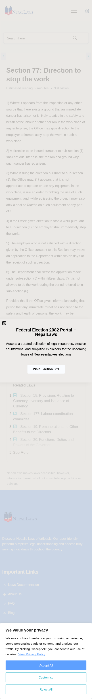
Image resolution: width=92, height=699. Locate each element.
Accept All (46, 665)
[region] (46, 661)
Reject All (46, 689)
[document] (46, 349)
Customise (46, 677)
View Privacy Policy (31, 654)
